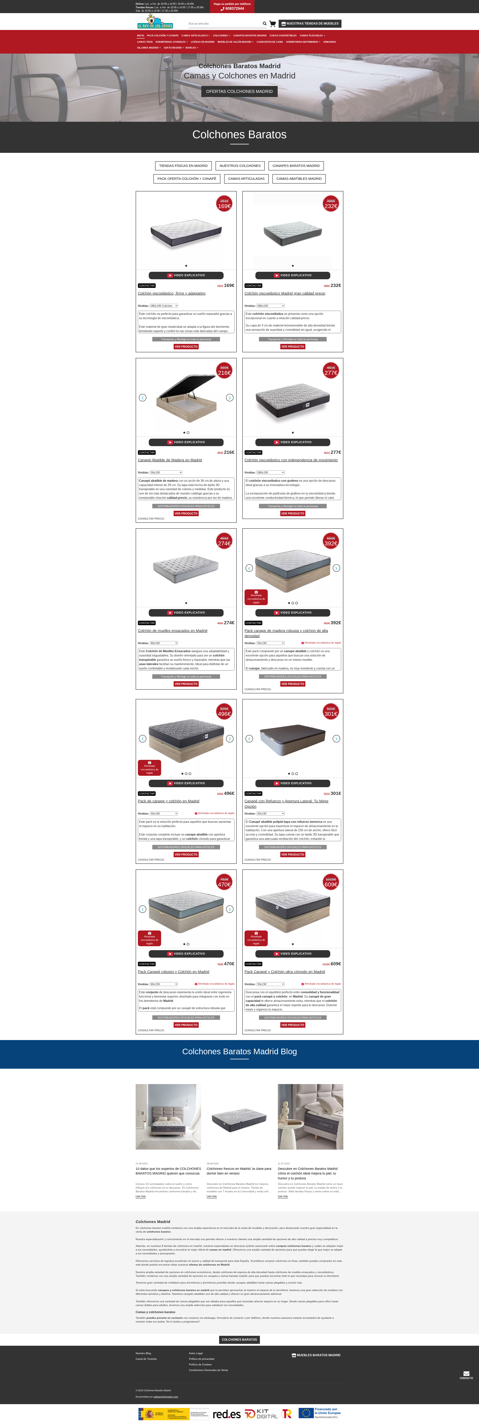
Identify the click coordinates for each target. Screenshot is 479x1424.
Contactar (147, 285)
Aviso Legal (196, 1353)
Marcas (191, 47)
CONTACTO (466, 1378)
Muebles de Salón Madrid (234, 42)
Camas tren (145, 42)
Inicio (140, 35)
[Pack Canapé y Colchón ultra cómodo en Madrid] (293, 908)
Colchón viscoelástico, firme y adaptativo (171, 293)
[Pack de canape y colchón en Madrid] (186, 738)
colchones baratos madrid (155, 1227)
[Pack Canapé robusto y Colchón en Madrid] (186, 908)
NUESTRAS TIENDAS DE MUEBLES (312, 23)
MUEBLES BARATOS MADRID (318, 1355)
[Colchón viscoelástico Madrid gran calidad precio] (293, 230)
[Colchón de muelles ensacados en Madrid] (186, 567)
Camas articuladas (194, 35)
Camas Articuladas (246, 179)
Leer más (141, 1196)
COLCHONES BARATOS (239, 1339)
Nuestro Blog (143, 1353)
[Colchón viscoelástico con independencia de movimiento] (293, 397)
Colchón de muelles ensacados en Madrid (172, 631)
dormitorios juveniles (215, 1282)
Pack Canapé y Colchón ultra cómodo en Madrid (285, 972)
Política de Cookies (200, 1364)
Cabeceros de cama (270, 42)
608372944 (234, 8)
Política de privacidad (201, 1358)
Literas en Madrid (202, 42)
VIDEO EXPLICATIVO (189, 275)
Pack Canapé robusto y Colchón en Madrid (173, 972)
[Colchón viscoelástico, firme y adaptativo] (186, 230)
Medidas (143, 305)
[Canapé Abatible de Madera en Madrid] (186, 397)
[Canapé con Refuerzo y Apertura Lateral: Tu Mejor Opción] (293, 738)
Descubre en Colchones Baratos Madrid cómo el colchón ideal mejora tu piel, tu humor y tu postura (308, 1173)
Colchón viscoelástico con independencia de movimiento (291, 460)
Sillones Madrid (147, 47)
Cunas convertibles (283, 35)
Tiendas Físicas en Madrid (183, 166)
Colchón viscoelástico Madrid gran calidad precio (285, 293)
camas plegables (275, 1282)
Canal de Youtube (146, 1358)
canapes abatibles (246, 1282)
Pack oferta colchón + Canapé (187, 179)
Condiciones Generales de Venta (208, 1370)
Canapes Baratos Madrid (250, 35)
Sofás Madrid (173, 47)
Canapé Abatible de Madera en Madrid (170, 460)
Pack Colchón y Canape (163, 35)
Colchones (220, 35)
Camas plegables (311, 35)
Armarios (329, 42)
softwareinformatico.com (165, 1397)
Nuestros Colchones (240, 166)
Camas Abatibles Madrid (299, 179)
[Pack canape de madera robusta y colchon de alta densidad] (293, 567)
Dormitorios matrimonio (302, 42)
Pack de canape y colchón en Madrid (168, 801)
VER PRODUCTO (186, 346)
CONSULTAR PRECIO (151, 518)
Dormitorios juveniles (170, 42)
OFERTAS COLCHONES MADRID (239, 91)
